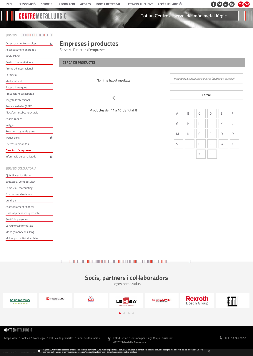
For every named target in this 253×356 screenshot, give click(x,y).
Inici (9, 4)
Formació (11, 75)
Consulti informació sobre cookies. (121, 352)
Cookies (25, 338)
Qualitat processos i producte (23, 213)
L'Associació (27, 4)
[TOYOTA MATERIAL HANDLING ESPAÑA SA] (234, 302)
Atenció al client (140, 4)
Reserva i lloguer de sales (20, 131)
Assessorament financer (20, 207)
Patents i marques (16, 87)
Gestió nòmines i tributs (19, 62)
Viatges (10, 125)
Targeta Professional (18, 100)
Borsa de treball (109, 4)
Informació (66, 4)
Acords (85, 4)
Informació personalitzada (21, 156)
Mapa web (10, 338)
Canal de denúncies (88, 338)
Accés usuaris (168, 4)
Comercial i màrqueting (19, 188)
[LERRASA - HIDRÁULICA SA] (92, 301)
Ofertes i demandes (17, 144)
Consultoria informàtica (19, 225)
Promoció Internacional (19, 68)
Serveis (46, 4)
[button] (120, 313)
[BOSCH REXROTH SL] (163, 300)
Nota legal (39, 338)
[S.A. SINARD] (199, 301)
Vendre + (11, 200)
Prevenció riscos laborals (20, 93)
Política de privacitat (61, 338)
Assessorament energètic (21, 50)
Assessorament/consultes (21, 43)
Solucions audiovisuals (19, 194)
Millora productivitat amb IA (22, 238)
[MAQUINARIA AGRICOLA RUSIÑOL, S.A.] (57, 299)
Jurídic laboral (13, 56)
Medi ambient (14, 81)
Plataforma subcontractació (22, 112)
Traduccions (13, 137)
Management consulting (20, 232)
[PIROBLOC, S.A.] (21, 299)
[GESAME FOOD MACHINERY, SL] (128, 300)
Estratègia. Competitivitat (20, 181)
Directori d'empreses (18, 150)
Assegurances (14, 119)
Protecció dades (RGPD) (19, 106)
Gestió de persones (17, 219)
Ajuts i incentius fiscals (19, 175)
